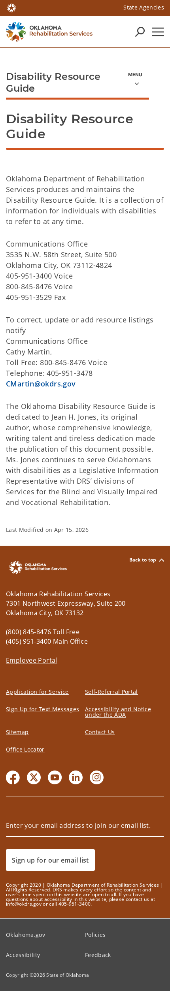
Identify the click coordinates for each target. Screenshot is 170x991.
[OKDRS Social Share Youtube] (55, 777)
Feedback (98, 955)
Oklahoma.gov (25, 934)
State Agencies (143, 7)
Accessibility (23, 955)
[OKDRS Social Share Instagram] (97, 777)
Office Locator (25, 749)
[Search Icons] (140, 32)
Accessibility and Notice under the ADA (118, 711)
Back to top (143, 560)
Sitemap (17, 732)
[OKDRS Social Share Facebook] (13, 777)
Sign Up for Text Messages (42, 709)
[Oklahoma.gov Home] (11, 7)
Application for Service (37, 691)
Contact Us (100, 732)
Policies (95, 934)
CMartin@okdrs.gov (41, 383)
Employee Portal (31, 660)
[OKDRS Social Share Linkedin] (76, 777)
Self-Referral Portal (111, 691)
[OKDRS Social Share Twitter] (34, 777)
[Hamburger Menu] (158, 32)
